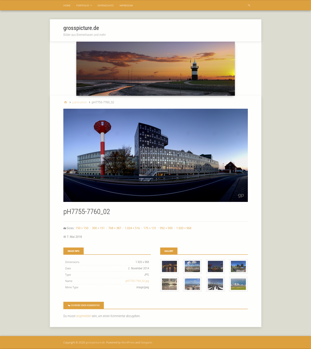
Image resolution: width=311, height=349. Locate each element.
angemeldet (83, 316)
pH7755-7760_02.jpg (137, 281)
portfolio (82, 5)
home (66, 5)
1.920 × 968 (183, 228)
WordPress (128, 342)
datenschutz (106, 5)
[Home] (65, 102)
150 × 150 (82, 228)
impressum (126, 5)
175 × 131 (149, 228)
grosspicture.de (81, 28)
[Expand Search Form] (249, 5)
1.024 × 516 (132, 228)
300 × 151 (98, 228)
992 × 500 (166, 228)
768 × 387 (114, 228)
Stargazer (146, 342)
